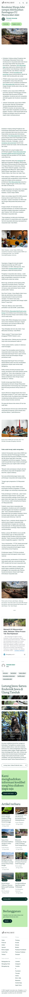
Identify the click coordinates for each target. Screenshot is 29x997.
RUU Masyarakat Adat (8, 84)
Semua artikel (7, 899)
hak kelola (13, 673)
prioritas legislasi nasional (16, 268)
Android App (18, 982)
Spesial (4, 947)
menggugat (20, 160)
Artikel (3, 945)
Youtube (17, 966)
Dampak (17, 954)
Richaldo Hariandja (11, 18)
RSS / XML (18, 978)
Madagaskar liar (6, 961)
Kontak (17, 942)
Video (3, 940)
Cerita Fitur (4, 952)
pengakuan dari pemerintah (9, 143)
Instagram (17, 964)
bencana (5, 673)
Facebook (18, 971)
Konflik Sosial (21, 676)
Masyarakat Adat (7, 679)
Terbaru (4, 954)
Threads (17, 973)
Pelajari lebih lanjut (8, 793)
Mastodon (17, 980)
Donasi (17, 945)
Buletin (7, 921)
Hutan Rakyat (22, 673)
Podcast (4, 942)
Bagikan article (16, 24)
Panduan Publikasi (20, 952)
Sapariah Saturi (10, 664)
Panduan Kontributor (20, 949)
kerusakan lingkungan (9, 676)
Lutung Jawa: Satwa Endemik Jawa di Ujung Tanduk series (15, 765)
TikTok (17, 975)
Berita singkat (5, 949)
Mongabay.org (5, 966)
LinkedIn (17, 961)
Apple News (18, 985)
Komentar (5, 24)
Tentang (17, 940)
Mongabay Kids (6, 964)
